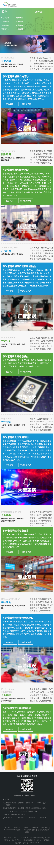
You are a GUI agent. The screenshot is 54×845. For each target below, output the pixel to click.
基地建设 (5, 29)
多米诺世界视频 (43, 830)
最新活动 (34, 795)
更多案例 (10, 104)
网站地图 (18, 843)
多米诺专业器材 (29, 830)
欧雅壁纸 (35, 828)
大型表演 (5, 25)
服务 (27, 795)
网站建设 (44, 828)
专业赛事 (19, 25)
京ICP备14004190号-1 (31, 843)
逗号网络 (47, 840)
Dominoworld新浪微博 (12, 830)
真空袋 (26, 828)
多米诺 (27, 832)
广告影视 (5, 21)
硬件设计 (17, 828)
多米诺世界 (18, 795)
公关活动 (5, 18)
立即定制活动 (25, 104)
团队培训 (19, 18)
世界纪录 (19, 21)
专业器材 (19, 29)
